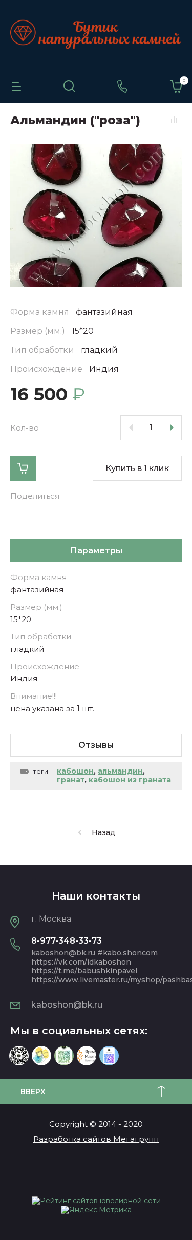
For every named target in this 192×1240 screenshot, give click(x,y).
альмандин (120, 771)
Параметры (96, 550)
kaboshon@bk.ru (66, 1005)
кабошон (75, 771)
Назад (103, 832)
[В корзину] (23, 468)
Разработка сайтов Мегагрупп (96, 1139)
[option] (96, 215)
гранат (70, 779)
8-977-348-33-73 (66, 941)
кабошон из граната (130, 779)
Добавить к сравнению (174, 119)
